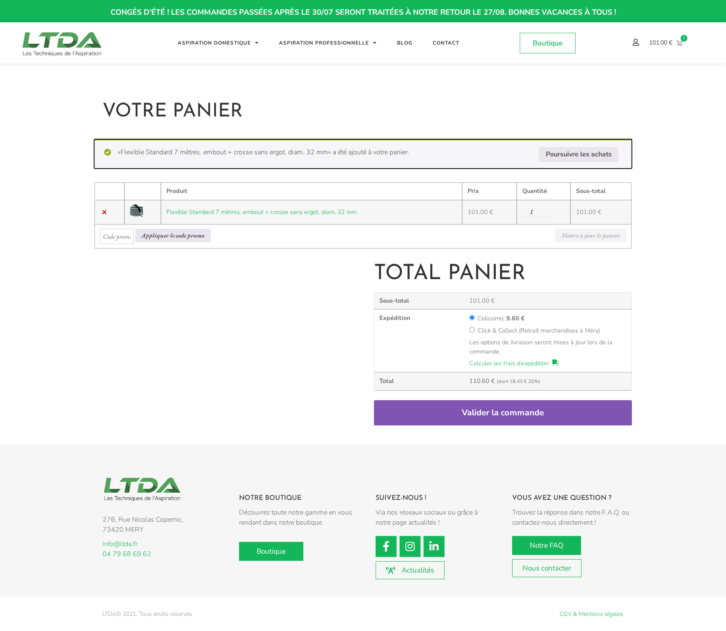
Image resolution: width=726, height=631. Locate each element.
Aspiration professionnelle (324, 43)
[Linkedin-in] (434, 546)
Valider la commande (503, 412)
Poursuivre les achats (579, 154)
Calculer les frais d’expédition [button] (509, 363)
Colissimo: (501, 318)
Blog (405, 43)
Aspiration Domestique (214, 43)
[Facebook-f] (386, 546)
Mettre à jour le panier (590, 235)
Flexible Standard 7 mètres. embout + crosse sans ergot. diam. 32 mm (261, 212)
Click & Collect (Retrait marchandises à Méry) (539, 331)
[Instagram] (410, 546)
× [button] (104, 212)
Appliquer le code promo (173, 235)
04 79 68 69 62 (127, 554)
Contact (446, 43)
